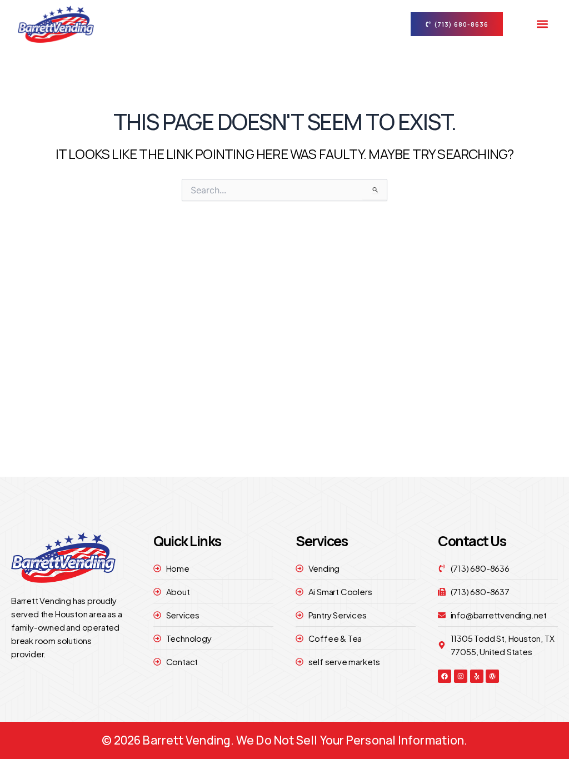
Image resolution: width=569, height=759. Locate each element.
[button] (542, 24)
